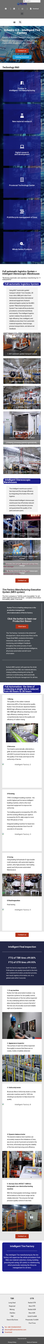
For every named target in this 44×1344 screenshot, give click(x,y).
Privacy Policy (12, 1342)
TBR (12, 1298)
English (27, 1)
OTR (32, 1298)
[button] (22, 13)
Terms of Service (32, 1342)
